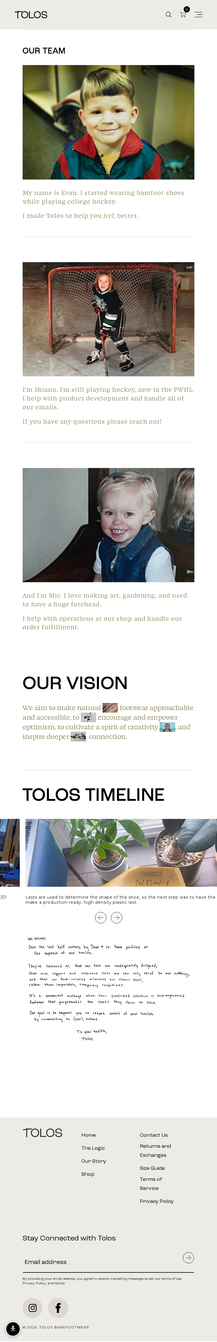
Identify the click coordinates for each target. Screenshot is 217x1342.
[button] (169, 15)
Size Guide (152, 1168)
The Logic (93, 1148)
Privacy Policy (157, 1201)
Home (88, 1135)
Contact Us (154, 1135)
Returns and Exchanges (155, 1151)
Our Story (93, 1161)
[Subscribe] (188, 1258)
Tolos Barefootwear (64, 1327)
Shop (87, 1174)
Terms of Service (151, 1184)
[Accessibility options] (13, 1329)
